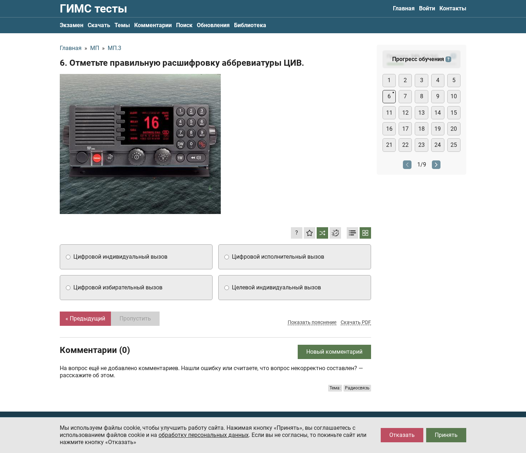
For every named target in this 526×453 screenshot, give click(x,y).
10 (453, 96)
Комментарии (153, 25)
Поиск (184, 25)
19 (437, 128)
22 (405, 144)
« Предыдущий (85, 318)
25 (453, 144)
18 (421, 128)
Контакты (452, 8)
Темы (122, 25)
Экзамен (71, 25)
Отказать (402, 435)
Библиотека (250, 25)
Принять (446, 435)
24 (437, 144)
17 (405, 128)
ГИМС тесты (93, 8)
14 (437, 112)
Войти (427, 8)
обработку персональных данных (204, 435)
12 (405, 112)
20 (453, 128)
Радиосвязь (357, 387)
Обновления (213, 25)
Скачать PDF (356, 322)
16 (389, 128)
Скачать (99, 25)
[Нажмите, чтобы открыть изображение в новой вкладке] (140, 144)
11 (389, 112)
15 (453, 112)
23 (421, 144)
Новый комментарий (334, 351)
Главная (404, 8)
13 (421, 112)
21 (389, 144)
